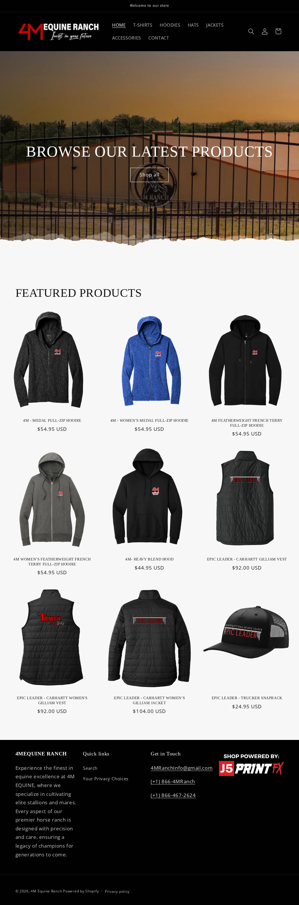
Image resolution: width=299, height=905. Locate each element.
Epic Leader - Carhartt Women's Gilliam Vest (52, 700)
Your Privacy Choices (105, 778)
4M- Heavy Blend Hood (149, 559)
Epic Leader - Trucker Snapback (246, 698)
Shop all (149, 175)
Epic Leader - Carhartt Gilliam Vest (247, 559)
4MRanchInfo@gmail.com (182, 768)
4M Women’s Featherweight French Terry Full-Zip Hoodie (52, 561)
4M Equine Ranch (46, 891)
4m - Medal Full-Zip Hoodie (52, 421)
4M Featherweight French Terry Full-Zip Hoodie (246, 423)
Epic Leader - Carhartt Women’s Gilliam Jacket (149, 700)
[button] (251, 31)
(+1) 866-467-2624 (173, 795)
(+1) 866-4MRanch (173, 781)
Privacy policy (117, 891)
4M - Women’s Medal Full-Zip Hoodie (149, 421)
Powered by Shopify (81, 891)
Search (90, 768)
